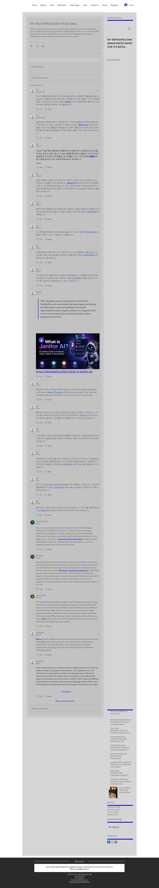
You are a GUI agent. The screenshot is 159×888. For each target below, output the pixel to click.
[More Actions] (98, 90)
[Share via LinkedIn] (43, 46)
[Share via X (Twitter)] (37, 46)
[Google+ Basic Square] (115, 842)
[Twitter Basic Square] (112, 842)
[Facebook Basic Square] (108, 842)
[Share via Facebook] (31, 46)
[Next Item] (129, 29)
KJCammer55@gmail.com (79, 869)
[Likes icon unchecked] (37, 109)
